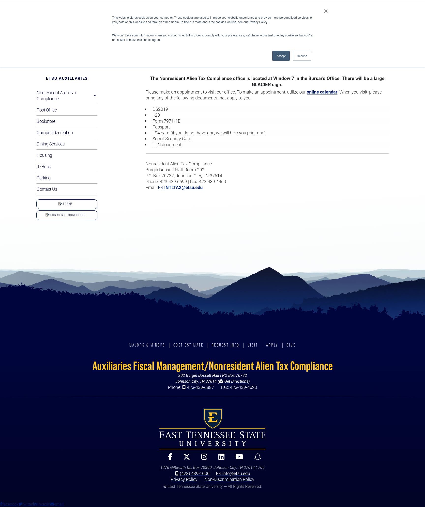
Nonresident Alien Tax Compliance (56, 95)
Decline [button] (302, 56)
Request (226, 345)
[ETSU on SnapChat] (256, 458)
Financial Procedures (67, 215)
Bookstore (46, 121)
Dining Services (50, 144)
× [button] (326, 9)
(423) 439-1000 (195, 473)
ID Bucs (44, 166)
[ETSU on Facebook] (168, 458)
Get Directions (235, 381)
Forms (67, 204)
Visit (253, 345)
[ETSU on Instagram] (202, 458)
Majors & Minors (147, 345)
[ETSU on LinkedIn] (219, 458)
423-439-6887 (200, 387)
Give (291, 345)
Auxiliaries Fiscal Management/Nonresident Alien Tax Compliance (212, 365)
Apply (272, 345)
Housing (44, 155)
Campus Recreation (55, 132)
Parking (44, 178)
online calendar (322, 92)
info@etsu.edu (236, 473)
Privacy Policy (184, 479)
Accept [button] (281, 56)
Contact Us (47, 189)
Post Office (47, 110)
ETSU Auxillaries (67, 78)
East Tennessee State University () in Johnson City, (212, 428)
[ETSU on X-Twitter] (185, 458)
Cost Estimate (188, 345)
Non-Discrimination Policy (229, 479)
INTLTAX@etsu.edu (183, 187)
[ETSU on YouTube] (237, 458)
